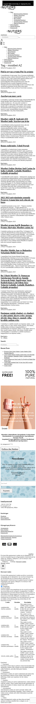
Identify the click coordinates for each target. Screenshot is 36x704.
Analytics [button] (3, 678)
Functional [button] (4, 662)
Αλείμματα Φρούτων (20, 20)
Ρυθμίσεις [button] (5, 561)
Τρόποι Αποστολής (6, 539)
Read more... (4, 91)
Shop (11, 12)
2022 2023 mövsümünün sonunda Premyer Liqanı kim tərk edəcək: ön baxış (17, 199)
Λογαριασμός (4, 528)
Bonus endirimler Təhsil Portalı (15, 146)
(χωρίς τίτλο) (7, 365)
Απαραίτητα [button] (4, 584)
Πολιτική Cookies (21, 561)
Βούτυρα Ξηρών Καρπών (21, 14)
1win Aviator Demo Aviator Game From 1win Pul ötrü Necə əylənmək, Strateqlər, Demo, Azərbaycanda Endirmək (19, 356)
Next (6, 338)
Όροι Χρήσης (4, 530)
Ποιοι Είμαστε (14, 24)
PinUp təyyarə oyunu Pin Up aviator (17, 72)
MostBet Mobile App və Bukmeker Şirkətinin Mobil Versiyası (16, 251)
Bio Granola (17, 18)
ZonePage (31, 554)
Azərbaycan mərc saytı (11, 96)
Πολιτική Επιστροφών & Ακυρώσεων (11, 536)
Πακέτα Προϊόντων (19, 23)
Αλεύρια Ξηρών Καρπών (21, 21)
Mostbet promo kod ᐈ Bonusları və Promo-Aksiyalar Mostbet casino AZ (17, 226)
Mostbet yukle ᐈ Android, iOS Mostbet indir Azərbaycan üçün (15, 120)
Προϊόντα (3, 516)
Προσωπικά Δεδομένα (7, 531)
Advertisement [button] (5, 686)
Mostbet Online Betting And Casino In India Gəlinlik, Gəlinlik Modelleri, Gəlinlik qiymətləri (18, 170)
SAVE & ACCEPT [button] (6, 702)
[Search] (19, 37)
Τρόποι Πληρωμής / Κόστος (9, 537)
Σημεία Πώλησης (15, 26)
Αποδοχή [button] (12, 561)
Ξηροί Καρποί (18, 17)
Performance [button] (4, 670)
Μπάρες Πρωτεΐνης (19, 15)
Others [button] (2, 696)
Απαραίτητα (6, 586)
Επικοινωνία (13, 28)
